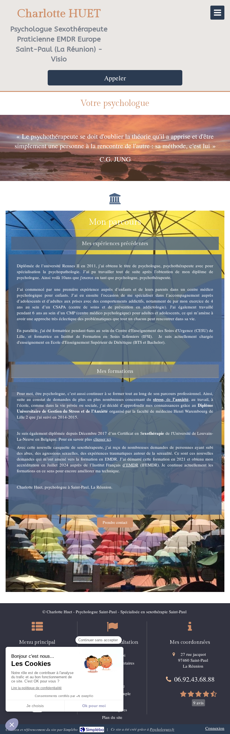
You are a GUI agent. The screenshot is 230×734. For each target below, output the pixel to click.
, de (170, 399)
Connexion (214, 728)
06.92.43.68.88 (194, 679)
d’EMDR (130, 465)
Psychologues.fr (162, 729)
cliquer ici (102, 439)
